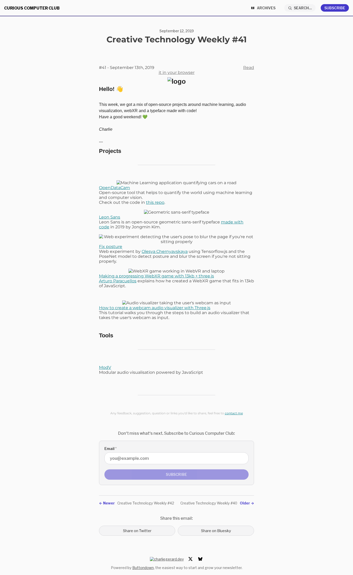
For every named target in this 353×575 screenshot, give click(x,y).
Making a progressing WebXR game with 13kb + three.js (156, 276)
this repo (155, 202)
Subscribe (334, 8)
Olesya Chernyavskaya (165, 251)
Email (110, 448)
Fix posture (110, 246)
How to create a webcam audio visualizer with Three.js (154, 307)
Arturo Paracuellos (117, 280)
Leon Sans (109, 217)
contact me (234, 413)
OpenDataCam (114, 187)
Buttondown (143, 567)
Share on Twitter (137, 531)
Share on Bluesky (216, 531)
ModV (105, 367)
